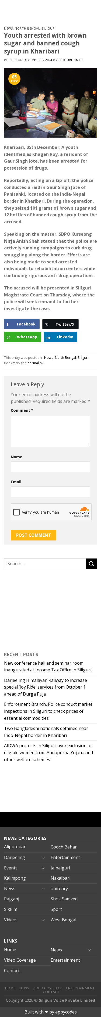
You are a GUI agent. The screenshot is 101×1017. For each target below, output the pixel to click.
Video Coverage (20, 960)
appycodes (66, 1012)
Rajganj (11, 899)
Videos (11, 920)
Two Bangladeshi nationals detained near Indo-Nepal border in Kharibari (46, 731)
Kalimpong (15, 878)
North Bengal (27, 28)
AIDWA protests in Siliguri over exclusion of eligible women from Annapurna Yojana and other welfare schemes (48, 752)
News (8, 28)
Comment (22, 410)
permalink (35, 362)
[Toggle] (43, 857)
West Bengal (63, 920)
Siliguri (48, 28)
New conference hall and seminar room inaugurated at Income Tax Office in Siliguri (47, 666)
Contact (12, 970)
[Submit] (91, 563)
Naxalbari (60, 878)
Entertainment (65, 857)
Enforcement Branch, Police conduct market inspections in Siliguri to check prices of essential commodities (48, 711)
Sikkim (10, 909)
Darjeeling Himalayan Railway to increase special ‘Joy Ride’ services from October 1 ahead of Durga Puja (45, 687)
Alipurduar (15, 847)
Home (10, 949)
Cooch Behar (64, 847)
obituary (59, 888)
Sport (56, 909)
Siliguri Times (70, 60)
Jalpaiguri (60, 868)
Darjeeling (14, 857)
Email (16, 481)
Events (11, 868)
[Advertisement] (37, 609)
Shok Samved (64, 899)
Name (16, 456)
